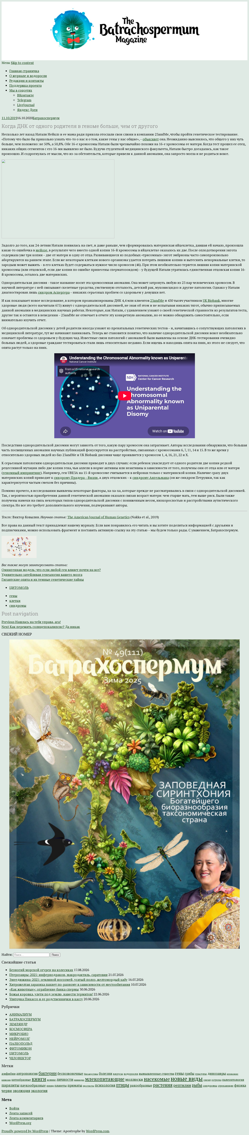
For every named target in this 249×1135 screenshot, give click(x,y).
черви (7, 1090)
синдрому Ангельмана (150, 477)
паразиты (10, 1085)
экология (39, 1090)
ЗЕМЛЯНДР (18, 1024)
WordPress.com (97, 1131)
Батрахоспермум (46, 118)
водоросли (131, 1074)
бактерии (48, 1073)
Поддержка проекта (25, 85)
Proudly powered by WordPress (25, 1131)
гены (13, 596)
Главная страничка (24, 71)
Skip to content (22, 62)
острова (216, 1080)
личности (65, 1079)
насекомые (157, 1079)
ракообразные (141, 1085)
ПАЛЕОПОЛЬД (20, 1043)
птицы (122, 1085)
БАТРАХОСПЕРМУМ (25, 1019)
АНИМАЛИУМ (20, 1014)
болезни (105, 1073)
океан (207, 1080)
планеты (60, 1085)
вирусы (118, 1074)
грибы (189, 1073)
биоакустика (91, 1074)
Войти (14, 1108)
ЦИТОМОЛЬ (19, 587)
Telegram (24, 100)
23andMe (157, 300)
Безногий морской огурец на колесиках (41, 970)
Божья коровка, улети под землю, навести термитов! (51, 994)
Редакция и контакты (26, 80)
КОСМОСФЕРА (20, 1029)
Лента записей (20, 1113)
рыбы (197, 1085)
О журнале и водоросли (28, 75)
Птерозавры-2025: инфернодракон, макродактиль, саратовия (58, 974)
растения (163, 1085)
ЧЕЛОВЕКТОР (20, 1058)
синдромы (17, 605)
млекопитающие (104, 1079)
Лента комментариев (26, 1118)
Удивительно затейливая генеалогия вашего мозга (42, 574)
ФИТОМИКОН (20, 1048)
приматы (75, 1085)
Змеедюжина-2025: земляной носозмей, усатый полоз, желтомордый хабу (68, 979)
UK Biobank (211, 300)
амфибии (9, 1073)
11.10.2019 (9, 118)
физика (240, 1085)
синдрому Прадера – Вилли (76, 477)
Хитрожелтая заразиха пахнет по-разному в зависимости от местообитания (69, 984)
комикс (51, 1080)
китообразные (21, 1080)
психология (105, 1085)
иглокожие (232, 1073)
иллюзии (6, 1079)
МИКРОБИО (18, 1034)
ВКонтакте (25, 95)
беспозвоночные (70, 1073)
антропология (27, 1073)
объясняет (151, 139)
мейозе (41, 250)
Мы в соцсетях (20, 90)
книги (39, 1079)
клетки (14, 600)
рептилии (182, 1085)
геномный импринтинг (22, 472)
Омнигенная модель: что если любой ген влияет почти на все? (51, 570)
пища (50, 1085)
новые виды (187, 1078)
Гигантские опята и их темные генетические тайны (43, 579)
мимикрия (79, 1080)
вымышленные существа (156, 1074)
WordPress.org (20, 1123)
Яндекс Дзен (27, 110)
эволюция (21, 1090)
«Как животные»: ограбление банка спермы (44, 989)
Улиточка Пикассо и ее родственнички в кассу (46, 999)
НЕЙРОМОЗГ (19, 1038)
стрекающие (225, 1085)
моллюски (134, 1079)
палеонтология (233, 1080)
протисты (88, 1085)
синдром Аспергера (54, 292)
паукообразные (33, 1085)
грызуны (201, 1074)
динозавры (217, 1073)
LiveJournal (25, 105)
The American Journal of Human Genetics (98, 517)
